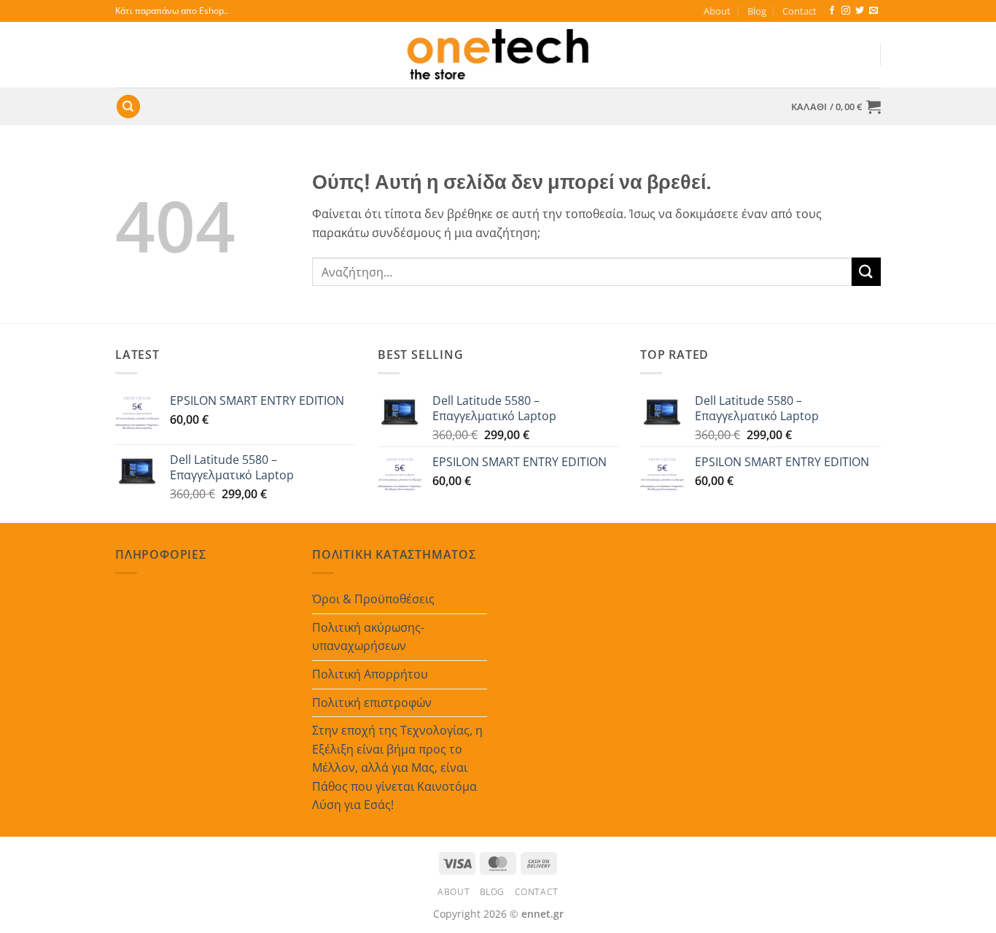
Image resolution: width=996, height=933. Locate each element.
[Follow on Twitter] (859, 11)
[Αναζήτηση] (128, 107)
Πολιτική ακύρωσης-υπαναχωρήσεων (368, 636)
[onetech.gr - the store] (498, 54)
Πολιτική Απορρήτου (370, 674)
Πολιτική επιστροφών (372, 702)
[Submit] (866, 272)
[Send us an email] (873, 11)
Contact (799, 11)
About (717, 11)
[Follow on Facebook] (832, 11)
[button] (836, 106)
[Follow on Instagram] (845, 11)
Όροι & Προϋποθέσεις (373, 599)
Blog (756, 11)
